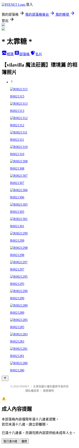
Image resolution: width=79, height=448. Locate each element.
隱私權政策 (32, 390)
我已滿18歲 (10, 441)
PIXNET (24, 386)
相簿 (10, 54)
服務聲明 (48, 390)
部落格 (24, 54)
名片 (38, 54)
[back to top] (5, 378)
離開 (24, 441)
